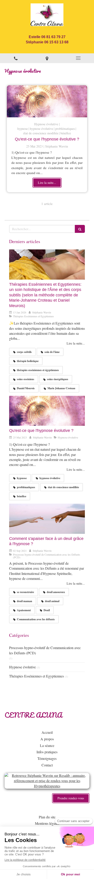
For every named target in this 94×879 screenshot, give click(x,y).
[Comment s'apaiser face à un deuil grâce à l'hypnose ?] (47, 519)
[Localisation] (47, 58)
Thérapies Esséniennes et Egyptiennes (36, 676)
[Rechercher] (80, 229)
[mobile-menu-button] (78, 58)
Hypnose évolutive (22, 667)
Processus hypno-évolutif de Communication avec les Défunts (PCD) (45, 650)
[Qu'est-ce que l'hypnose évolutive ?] (47, 101)
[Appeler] (15, 58)
